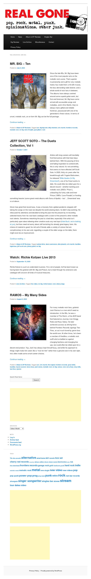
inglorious (13, 246)
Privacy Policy (15, 47)
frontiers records (71, 128)
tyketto (18, 369)
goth (51, 465)
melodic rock (14, 130)
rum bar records (73, 475)
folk (71, 462)
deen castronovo (51, 244)
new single (45, 470)
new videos (68, 470)
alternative (28, 457)
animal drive (41, 244)
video (23, 485)
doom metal (53, 462)
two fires (13, 369)
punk (48, 475)
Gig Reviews (15, 42)
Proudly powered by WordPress (51, 571)
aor (38, 128)
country (31, 462)
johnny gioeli (31, 246)
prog (35, 475)
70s (11, 458)
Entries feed (14, 440)
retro (55, 475)
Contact (51, 42)
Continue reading (17, 122)
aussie (52, 458)
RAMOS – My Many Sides (28, 295)
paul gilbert (37, 130)
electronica (62, 462)
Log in (12, 437)
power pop (25, 475)
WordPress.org (15, 445)
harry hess (30, 367)
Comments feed (15, 442)
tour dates (15, 485)
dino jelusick (62, 244)
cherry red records (19, 461)
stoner (57, 481)
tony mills (77, 367)
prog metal (41, 476)
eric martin (61, 128)
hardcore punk (59, 466)
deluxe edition (39, 462)
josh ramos (38, 367)
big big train (44, 128)
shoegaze (14, 481)
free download (15, 466)
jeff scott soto (22, 246)
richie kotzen (47, 284)
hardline (78, 244)
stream (65, 480)
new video (56, 470)
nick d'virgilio (28, 130)
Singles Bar (48, 37)
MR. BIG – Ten (20, 63)
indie (77, 465)
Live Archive (27, 42)
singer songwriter (29, 481)
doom (46, 462)
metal (36, 469)
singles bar (47, 481)
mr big (21, 130)
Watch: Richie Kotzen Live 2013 (32, 257)
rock (43, 130)
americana (41, 458)
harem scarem (21, 367)
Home (13, 37)
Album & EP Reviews (33, 37)
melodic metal (14, 470)
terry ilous (69, 367)
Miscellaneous (40, 42)
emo (68, 462)
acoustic (18, 458)
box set (59, 457)
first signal (51, 365)
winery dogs (60, 284)
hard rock (69, 465)
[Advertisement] (45, 404)
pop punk (14, 475)
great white (71, 365)
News (20, 37)
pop (75, 470)
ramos (60, 367)
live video (34, 284)
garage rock (43, 465)
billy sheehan (52, 128)
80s (14, 458)
